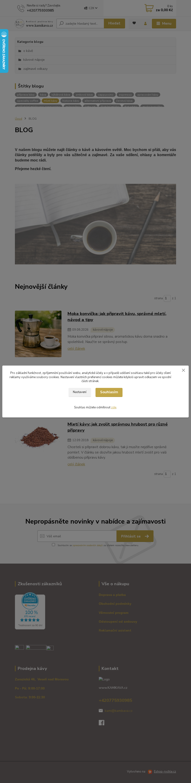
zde (113, 407)
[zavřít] (183, 370)
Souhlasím (109, 392)
